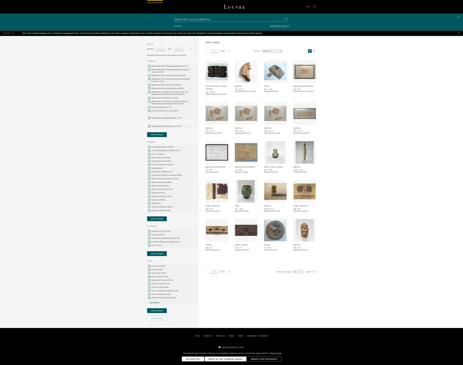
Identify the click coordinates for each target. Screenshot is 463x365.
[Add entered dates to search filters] (188, 49)
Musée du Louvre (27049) (160, 231)
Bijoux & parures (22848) (160, 158)
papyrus (209, 128)
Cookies (231, 336)
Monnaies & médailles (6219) (162, 172)
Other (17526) (156, 245)
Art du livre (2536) (158, 154)
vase (237, 206)
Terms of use (220, 336)
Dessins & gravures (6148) (161, 161)
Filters (177, 26)
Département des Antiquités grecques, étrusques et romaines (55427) (170, 71)
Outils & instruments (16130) (162, 189)
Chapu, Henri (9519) (158, 273)
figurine (238, 86)
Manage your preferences (264, 359)
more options (154, 302)
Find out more (275, 353)
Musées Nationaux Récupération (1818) (166, 126)
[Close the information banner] (458, 33)
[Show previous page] (208, 51)
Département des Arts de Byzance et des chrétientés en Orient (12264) (170, 80)
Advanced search (279, 26)
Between (150, 49)
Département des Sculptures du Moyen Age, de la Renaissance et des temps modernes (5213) (169, 102)
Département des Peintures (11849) (164, 98)
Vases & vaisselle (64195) (160, 210)
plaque (267, 244)
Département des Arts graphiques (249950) (167, 88)
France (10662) (157, 269)
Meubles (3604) (157, 168)
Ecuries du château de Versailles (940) (165, 242)
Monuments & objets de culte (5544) (164, 179)
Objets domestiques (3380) (161, 182)
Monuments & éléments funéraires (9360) (166, 175)
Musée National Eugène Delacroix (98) (165, 238)
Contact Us (207, 336)
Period (150, 44)
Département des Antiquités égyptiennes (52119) (169, 66)
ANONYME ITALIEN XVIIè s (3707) (164, 298)
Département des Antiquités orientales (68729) (168, 75)
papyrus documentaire (303, 86)
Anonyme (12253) (158, 266)
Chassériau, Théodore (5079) (162, 280)
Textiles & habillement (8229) (162, 207)
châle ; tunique (241, 244)
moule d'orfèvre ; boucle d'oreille (216, 87)
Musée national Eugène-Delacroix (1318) (166, 118)
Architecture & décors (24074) (162, 147)
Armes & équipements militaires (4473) (165, 150)
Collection (151, 61)
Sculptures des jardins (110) (161, 107)
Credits (240, 336)
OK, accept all (193, 359)
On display (151, 226)
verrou (267, 86)
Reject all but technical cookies (225, 359)
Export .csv (311, 271)
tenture (209, 244)
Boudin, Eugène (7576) (159, 277)
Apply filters (157, 135)
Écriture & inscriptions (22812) (162, 165)
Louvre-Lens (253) (158, 235)
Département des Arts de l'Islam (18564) (166, 85)
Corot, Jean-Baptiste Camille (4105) (164, 291)
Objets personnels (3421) (160, 186)
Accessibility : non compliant (257, 336)
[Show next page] (229, 51)
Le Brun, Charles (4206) (160, 287)
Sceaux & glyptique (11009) (161, 196)
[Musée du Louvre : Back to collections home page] (234, 7)
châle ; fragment (213, 206)
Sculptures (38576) (158, 200)
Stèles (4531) (156, 203)
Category (151, 142)
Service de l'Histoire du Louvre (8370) (165, 111)
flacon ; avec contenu (273, 167)
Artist (149, 261)
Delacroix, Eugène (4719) (160, 284)
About (197, 336)
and (169, 49)
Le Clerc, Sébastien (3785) (161, 294)
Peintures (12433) (158, 193)
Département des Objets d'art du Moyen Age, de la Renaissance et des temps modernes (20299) (169, 93)
